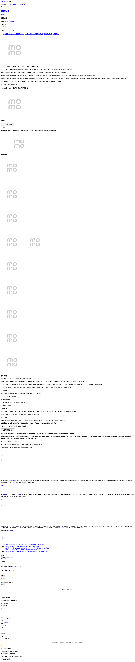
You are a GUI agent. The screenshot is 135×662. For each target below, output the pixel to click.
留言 (16, 566)
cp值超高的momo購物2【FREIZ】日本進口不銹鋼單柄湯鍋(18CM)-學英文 (21, 549)
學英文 (2, 538)
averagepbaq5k (4, 558)
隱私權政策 (75, 642)
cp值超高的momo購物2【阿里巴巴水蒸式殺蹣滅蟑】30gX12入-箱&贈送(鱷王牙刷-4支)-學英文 (26, 548)
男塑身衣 (20, 494)
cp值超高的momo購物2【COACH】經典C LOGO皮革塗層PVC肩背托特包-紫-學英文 (24, 544)
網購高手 (5, 11)
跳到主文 (3, 14)
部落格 (5, 26)
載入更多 (3, 575)
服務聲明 (81, 642)
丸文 (8, 526)
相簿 (4, 24)
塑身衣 (2, 485)
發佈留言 (3, 584)
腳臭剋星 (13, 480)
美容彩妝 (11, 570)
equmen (10, 494)
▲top (2, 573)
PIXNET (57, 642)
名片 (4, 27)
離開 (8, 659)
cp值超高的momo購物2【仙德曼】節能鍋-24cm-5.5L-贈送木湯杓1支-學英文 (21, 546)
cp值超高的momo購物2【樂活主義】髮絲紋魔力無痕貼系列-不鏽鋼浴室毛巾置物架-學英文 (25, 551)
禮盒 (12, 530)
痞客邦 (13, 566)
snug (2, 455)
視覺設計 (12, 21)
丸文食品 (14, 526)
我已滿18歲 (3, 659)
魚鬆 (2, 499)
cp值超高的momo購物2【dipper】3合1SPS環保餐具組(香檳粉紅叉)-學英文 (31, 34)
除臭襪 (4, 480)
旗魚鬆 (62, 526)
